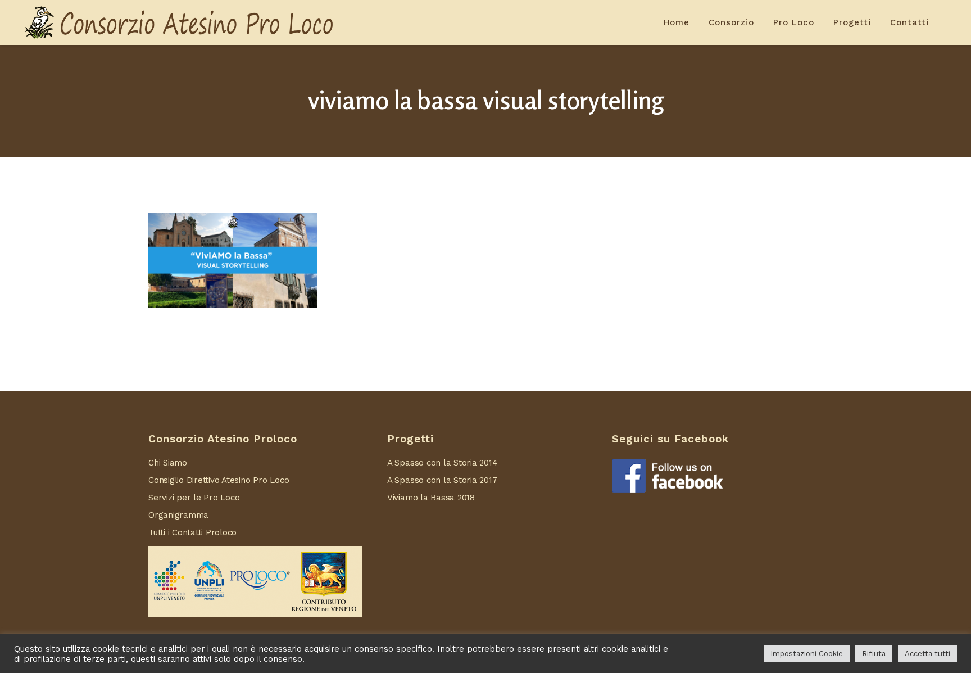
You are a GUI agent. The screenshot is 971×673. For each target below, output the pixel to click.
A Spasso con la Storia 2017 (442, 480)
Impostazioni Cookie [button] (806, 653)
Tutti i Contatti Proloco (192, 532)
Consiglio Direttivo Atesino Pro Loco (218, 480)
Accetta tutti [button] (927, 653)
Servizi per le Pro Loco (193, 498)
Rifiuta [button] (874, 653)
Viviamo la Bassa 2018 (431, 498)
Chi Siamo (167, 463)
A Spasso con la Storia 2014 (442, 463)
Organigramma (178, 515)
